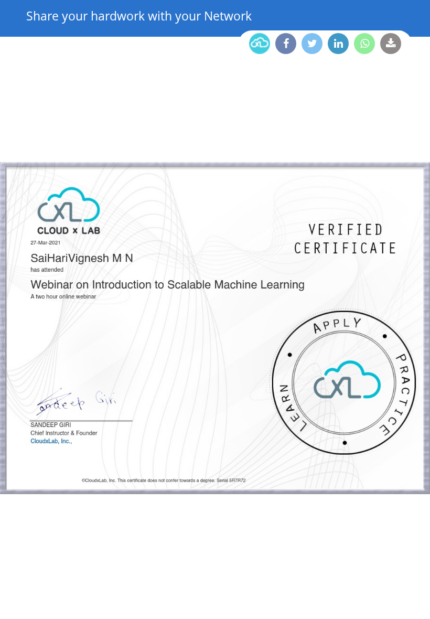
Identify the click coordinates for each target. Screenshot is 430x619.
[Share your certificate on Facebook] (286, 43)
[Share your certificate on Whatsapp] (364, 43)
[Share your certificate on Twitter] (312, 43)
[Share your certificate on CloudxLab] (259, 43)
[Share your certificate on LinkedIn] (338, 43)
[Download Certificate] (390, 43)
